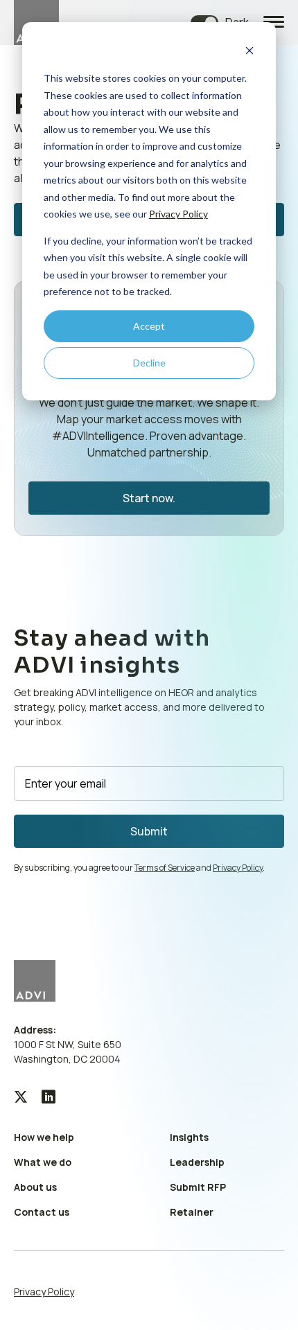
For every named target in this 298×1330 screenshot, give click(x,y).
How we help (44, 1137)
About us (35, 1187)
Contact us (41, 1211)
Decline (149, 363)
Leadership (197, 1162)
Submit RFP (198, 1187)
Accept (149, 326)
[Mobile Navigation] (273, 23)
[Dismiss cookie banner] (249, 52)
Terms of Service (164, 868)
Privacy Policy (178, 214)
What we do (42, 1162)
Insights (189, 1137)
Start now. (149, 498)
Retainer (191, 1211)
